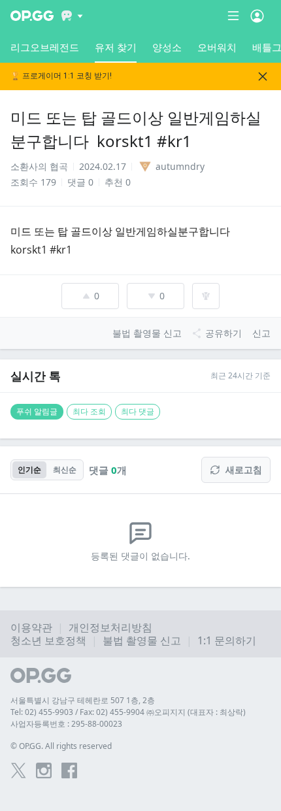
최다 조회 (89, 411)
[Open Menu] (257, 16)
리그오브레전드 (44, 47)
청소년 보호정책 (48, 640)
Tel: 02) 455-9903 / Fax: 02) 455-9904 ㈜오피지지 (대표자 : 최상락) (128, 712)
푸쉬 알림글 (37, 411)
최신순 (64, 469)
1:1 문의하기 (226, 640)
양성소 (167, 47)
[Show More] (72, 16)
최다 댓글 (137, 411)
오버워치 (217, 47)
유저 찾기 (116, 47)
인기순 (29, 469)
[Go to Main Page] (32, 15)
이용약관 (31, 627)
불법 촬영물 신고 (142, 640)
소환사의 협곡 (39, 166)
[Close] (263, 76)
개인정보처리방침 (110, 627)
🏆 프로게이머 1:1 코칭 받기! (61, 76)
